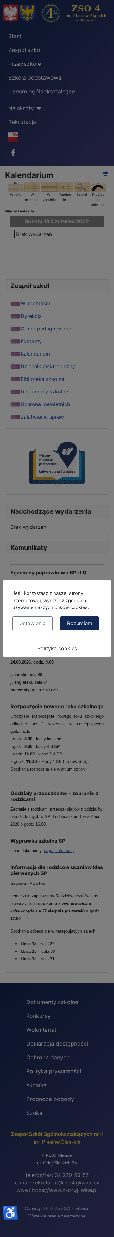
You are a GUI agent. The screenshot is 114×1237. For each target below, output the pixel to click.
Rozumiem (79, 623)
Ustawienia (32, 623)
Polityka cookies (57, 648)
